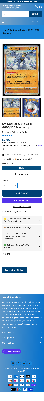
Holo (21, 168)
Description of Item (14, 270)
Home (5, 30)
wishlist (9, 211)
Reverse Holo (21, 174)
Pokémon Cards (19, 132)
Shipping (5, 142)
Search (35, 14)
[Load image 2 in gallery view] (31, 107)
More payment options (22, 206)
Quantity (6, 180)
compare (22, 211)
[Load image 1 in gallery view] (11, 107)
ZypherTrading (20, 368)
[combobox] (22, 14)
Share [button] (8, 254)
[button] (40, 6)
